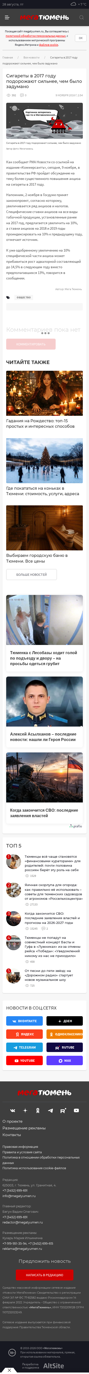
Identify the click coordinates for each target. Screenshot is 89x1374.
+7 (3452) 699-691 (14, 1190)
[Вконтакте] (12, 1110)
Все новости (31, 57)
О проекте (12, 1121)
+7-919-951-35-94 (14, 1243)
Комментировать (30, 344)
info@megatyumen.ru (19, 1196)
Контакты (11, 1134)
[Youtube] (76, 1110)
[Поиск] (81, 17)
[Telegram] (50, 1110)
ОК (81, 38)
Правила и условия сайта (22, 1152)
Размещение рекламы (24, 1128)
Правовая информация (20, 1147)
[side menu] (7, 17)
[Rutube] (63, 1110)
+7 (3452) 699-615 (40, 1243)
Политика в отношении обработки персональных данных (41, 1160)
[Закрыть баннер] (9, 1370)
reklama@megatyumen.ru (22, 1249)
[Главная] (44, 17)
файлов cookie (48, 45)
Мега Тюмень (73, 289)
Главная (7, 57)
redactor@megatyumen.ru (22, 1222)
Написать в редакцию (44, 1275)
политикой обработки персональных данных (36, 36)
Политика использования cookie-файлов (34, 1168)
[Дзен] (25, 1110)
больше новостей (31, 574)
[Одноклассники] (37, 1110)
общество (24, 297)
